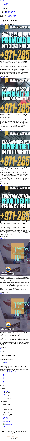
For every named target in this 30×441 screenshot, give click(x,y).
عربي (17, 436)
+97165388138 (8, 14)
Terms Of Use (6, 419)
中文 (8, 436)
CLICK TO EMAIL (11, 15)
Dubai (12, 372)
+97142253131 (8, 12)
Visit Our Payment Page (6, 359)
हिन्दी (13, 436)
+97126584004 (11, 11)
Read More (2, 77)
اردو (22, 436)
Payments (5, 417)
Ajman (16, 372)
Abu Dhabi (7, 372)
